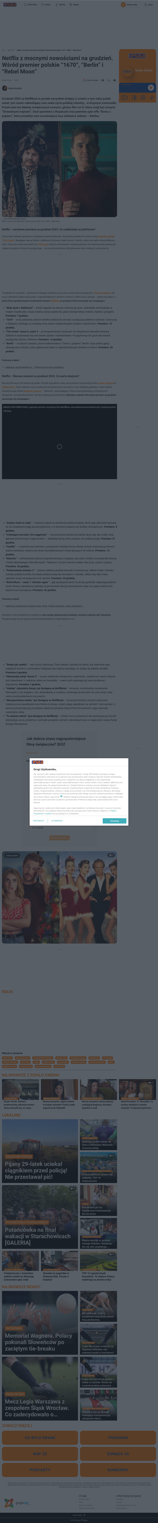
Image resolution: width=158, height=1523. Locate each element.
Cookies (48, 814)
